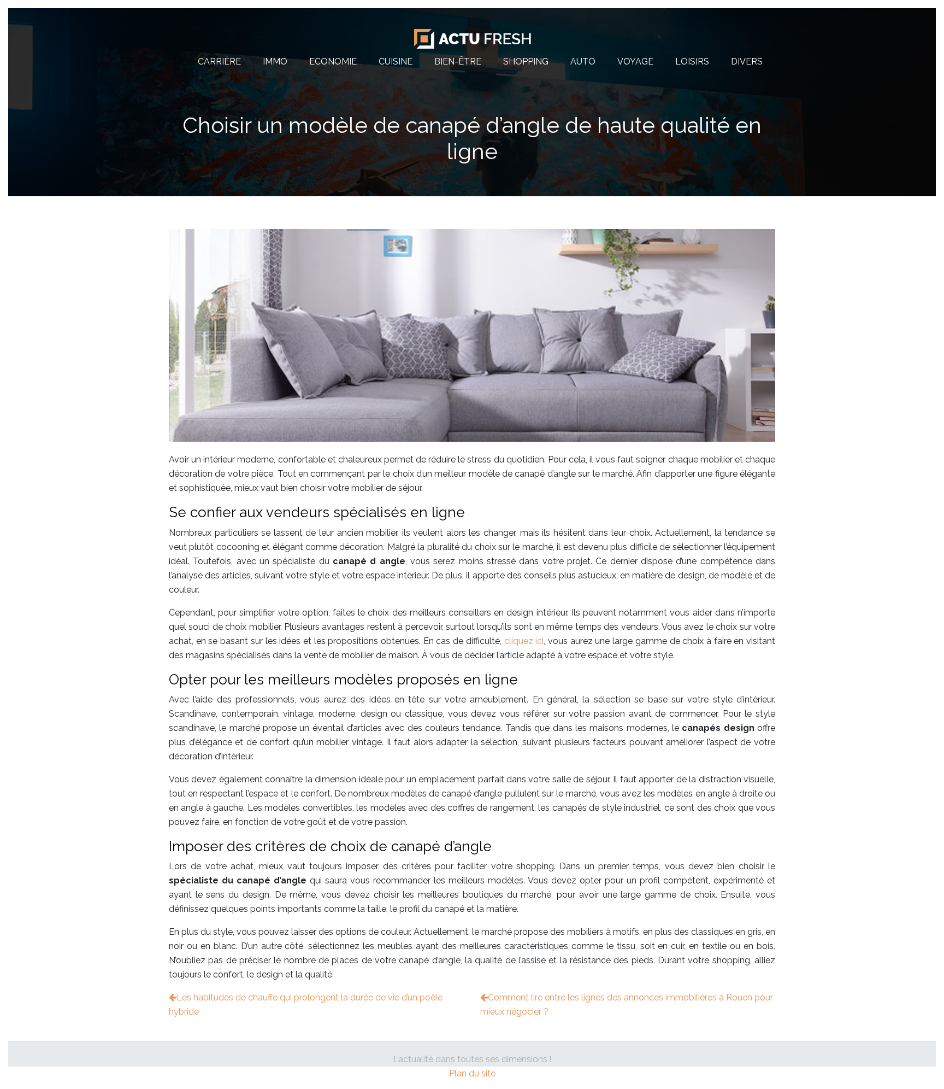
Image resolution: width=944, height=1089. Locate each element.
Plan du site (472, 1073)
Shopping (525, 61)
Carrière (219, 61)
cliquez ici (524, 641)
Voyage (635, 61)
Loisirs (692, 61)
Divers (747, 61)
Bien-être (457, 61)
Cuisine (395, 61)
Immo (275, 61)
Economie (333, 61)
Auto (582, 61)
